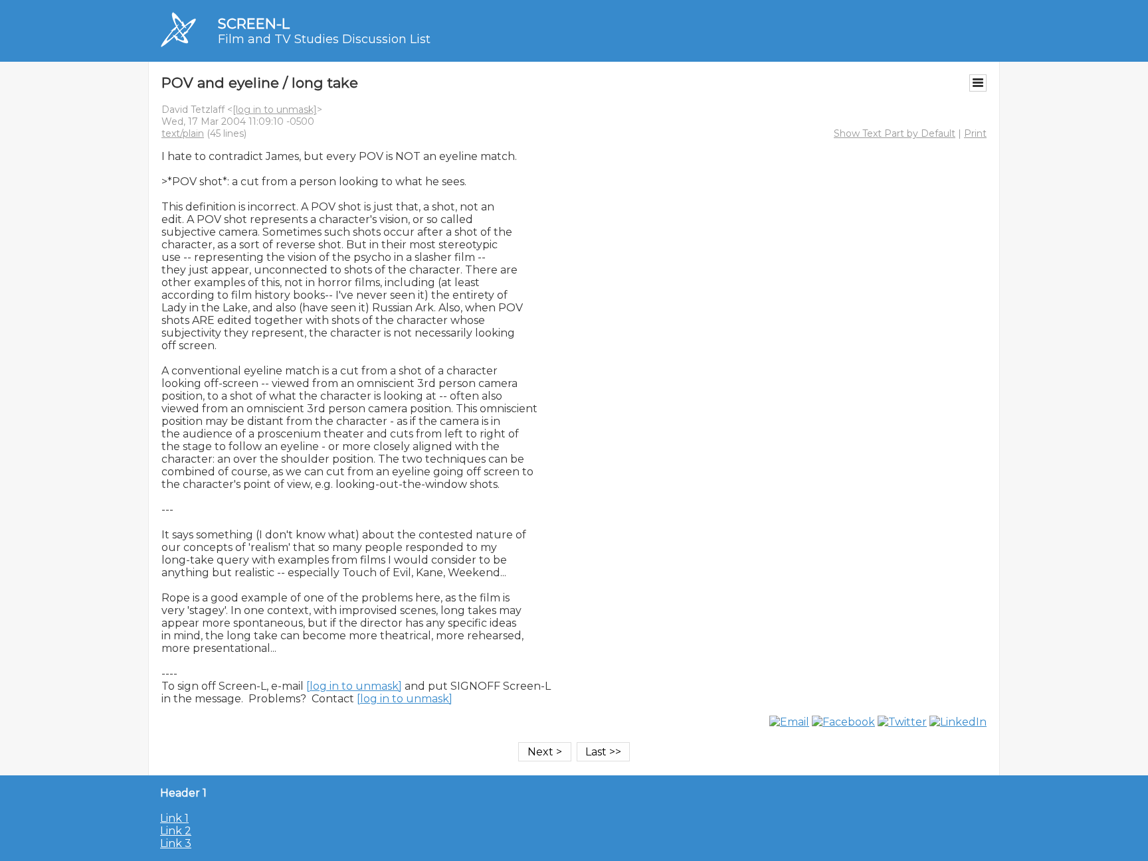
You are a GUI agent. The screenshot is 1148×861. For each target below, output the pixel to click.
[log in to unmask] (275, 110)
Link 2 (175, 830)
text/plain (182, 133)
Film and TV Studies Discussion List (324, 39)
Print (975, 133)
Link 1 (174, 818)
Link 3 (175, 843)
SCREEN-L (254, 23)
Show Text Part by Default (894, 133)
